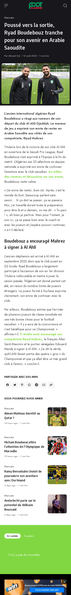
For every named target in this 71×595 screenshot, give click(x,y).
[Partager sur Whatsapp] (29, 385)
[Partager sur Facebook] (7, 385)
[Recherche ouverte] (65, 5)
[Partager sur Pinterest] (22, 385)
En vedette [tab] (12, 536)
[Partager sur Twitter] (15, 385)
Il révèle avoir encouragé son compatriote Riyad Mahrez (33, 336)
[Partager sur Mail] (43, 385)
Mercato (9, 18)
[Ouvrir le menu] (6, 5)
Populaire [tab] (29, 536)
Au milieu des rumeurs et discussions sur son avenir (33, 174)
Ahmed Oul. (14, 55)
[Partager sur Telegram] (36, 385)
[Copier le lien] (51, 385)
